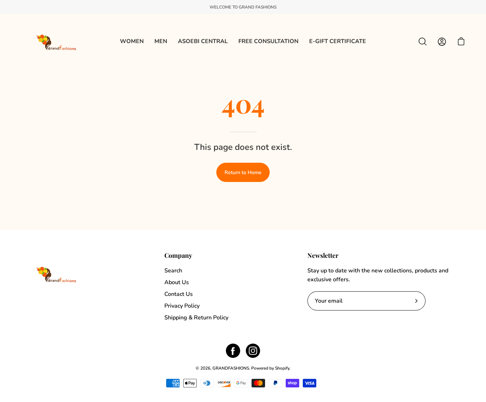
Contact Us (178, 294)
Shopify (282, 368)
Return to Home (243, 172)
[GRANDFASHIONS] (57, 41)
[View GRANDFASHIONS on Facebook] (233, 351)
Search (173, 271)
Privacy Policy (182, 306)
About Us (176, 282)
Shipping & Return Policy (196, 318)
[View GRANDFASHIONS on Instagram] (253, 351)
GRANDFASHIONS (230, 368)
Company (178, 255)
